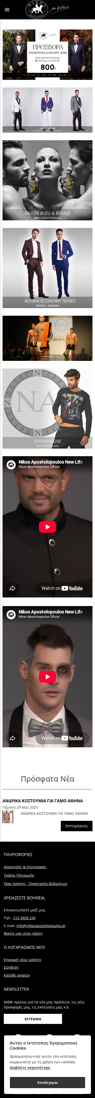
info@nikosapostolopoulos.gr (41, 925)
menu (7, 10)
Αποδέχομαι (47, 1083)
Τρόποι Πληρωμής (19, 875)
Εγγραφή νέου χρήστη (22, 959)
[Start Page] (47, 9)
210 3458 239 (24, 917)
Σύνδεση (11, 967)
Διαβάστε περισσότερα (30, 1067)
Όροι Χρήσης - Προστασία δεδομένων (35, 883)
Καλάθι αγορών (17, 975)
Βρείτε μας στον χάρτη (23, 933)
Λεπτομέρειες (76, 825)
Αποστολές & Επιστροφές (25, 866)
